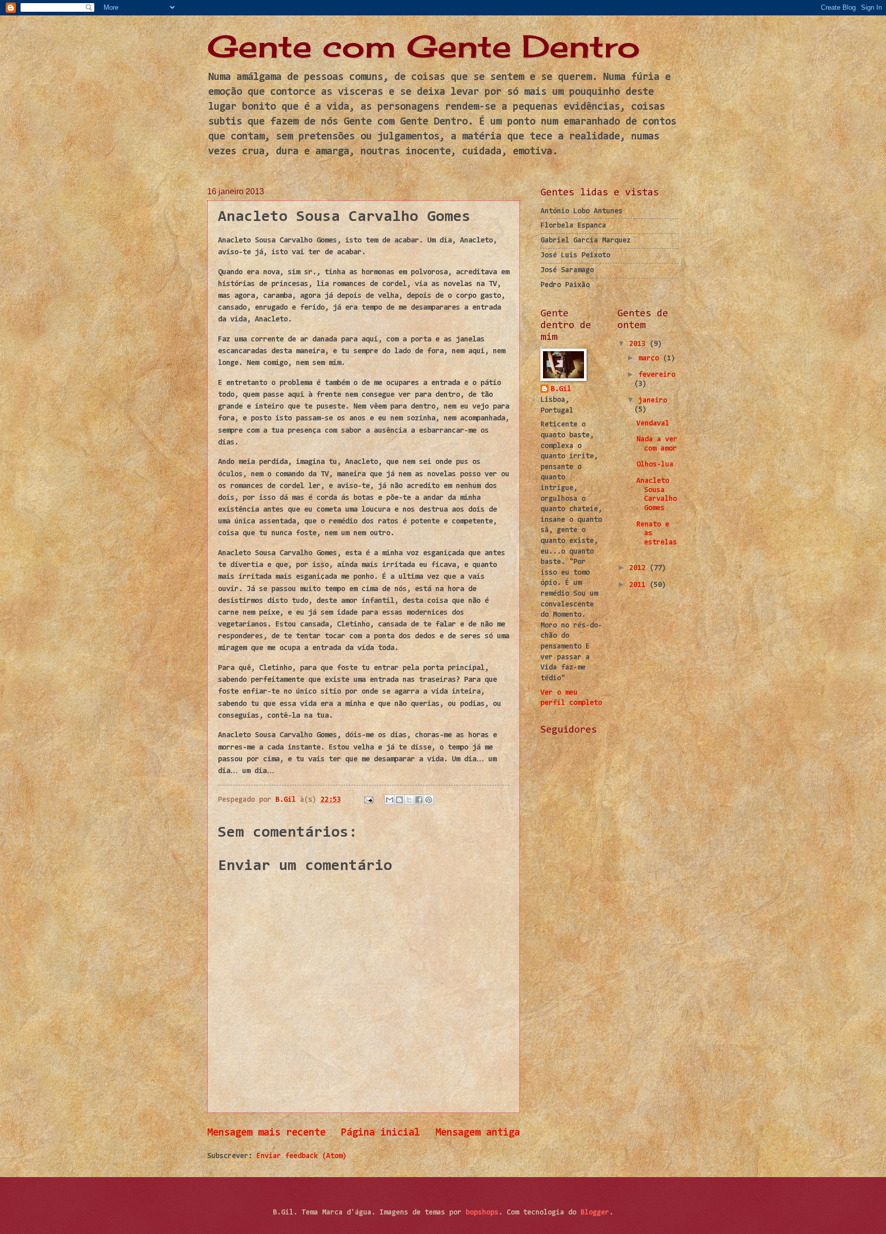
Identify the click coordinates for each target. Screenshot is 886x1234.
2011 (639, 585)
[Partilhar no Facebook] (419, 800)
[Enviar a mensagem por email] (390, 800)
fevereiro (656, 375)
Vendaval (652, 424)
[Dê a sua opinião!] (399, 800)
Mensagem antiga (477, 1133)
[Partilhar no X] (409, 800)
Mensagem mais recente (266, 1133)
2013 (639, 344)
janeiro (652, 400)
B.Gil (561, 389)
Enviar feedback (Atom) (301, 1156)
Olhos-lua (654, 465)
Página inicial (380, 1133)
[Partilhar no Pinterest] (429, 800)
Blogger (594, 1213)
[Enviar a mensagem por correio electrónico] (368, 800)
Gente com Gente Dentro (423, 46)
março (650, 358)
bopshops (482, 1213)
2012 (639, 568)
